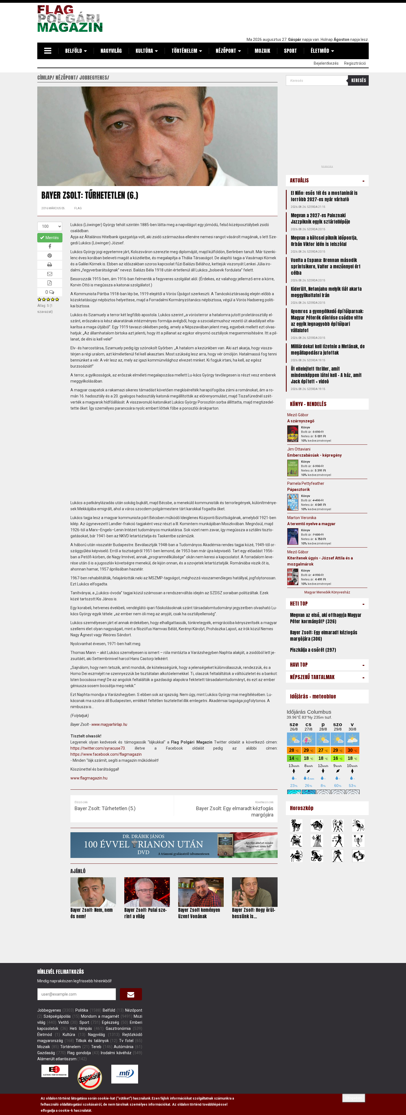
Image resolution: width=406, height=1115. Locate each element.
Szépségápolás (57, 1016)
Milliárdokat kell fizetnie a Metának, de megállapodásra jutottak (328, 349)
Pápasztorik (298, 489)
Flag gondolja (79, 1053)
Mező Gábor (298, 415)
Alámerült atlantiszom (57, 1059)
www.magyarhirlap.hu (109, 724)
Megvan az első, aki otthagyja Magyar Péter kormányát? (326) (326, 618)
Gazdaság (46, 1053)
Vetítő (63, 1022)
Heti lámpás (81, 1028)
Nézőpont (226, 50)
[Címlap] (72, 18)
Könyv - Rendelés (308, 404)
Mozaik (262, 50)
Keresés (358, 80)
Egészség (110, 1022)
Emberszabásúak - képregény (314, 455)
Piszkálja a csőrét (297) (313, 650)
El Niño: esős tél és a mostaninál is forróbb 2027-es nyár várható (324, 196)
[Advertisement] (268, 18)
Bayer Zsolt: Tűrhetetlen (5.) (105, 808)
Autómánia (123, 1047)
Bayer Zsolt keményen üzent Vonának (199, 913)
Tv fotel (126, 1040)
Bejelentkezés (326, 63)
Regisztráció (355, 63)
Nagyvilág (111, 50)
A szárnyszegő (300, 421)
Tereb (96, 1047)
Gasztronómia (118, 1028)
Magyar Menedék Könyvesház (327, 592)
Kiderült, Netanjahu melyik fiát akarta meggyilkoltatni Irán (326, 292)
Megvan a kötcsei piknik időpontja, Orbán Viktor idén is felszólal (324, 240)
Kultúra (144, 50)
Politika (81, 1010)
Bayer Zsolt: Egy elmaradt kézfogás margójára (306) (323, 635)
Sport (290, 50)
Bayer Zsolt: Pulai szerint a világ (145, 913)
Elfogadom (354, 1098)
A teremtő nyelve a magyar (311, 524)
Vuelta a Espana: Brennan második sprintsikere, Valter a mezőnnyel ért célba (325, 266)
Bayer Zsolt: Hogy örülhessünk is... (253, 913)
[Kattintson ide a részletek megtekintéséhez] (292, 433)
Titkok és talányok (92, 1040)
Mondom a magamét (100, 1016)
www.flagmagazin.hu (88, 778)
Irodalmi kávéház (116, 1053)
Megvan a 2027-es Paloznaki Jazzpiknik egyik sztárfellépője (320, 218)
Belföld (73, 50)
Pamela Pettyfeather (305, 483)
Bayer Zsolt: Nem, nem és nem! (91, 913)
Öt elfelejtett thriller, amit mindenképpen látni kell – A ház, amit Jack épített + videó (326, 375)
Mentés (52, 237)
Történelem (184, 50)
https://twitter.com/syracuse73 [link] (97, 748)
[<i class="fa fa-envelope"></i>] (131, 994)
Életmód (320, 50)
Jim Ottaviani (298, 449)
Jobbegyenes (49, 1010)
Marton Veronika (301, 517)
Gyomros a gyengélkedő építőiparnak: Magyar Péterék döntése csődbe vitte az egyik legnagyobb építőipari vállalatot (327, 321)
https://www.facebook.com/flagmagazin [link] (106, 754)
